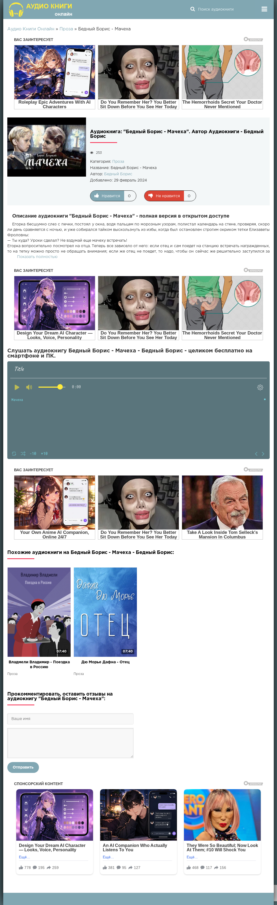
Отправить (23, 767)
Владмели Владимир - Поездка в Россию (39, 665)
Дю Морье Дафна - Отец (105, 662)
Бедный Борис (118, 174)
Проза (118, 161)
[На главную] (41, 9)
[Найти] (192, 9)
